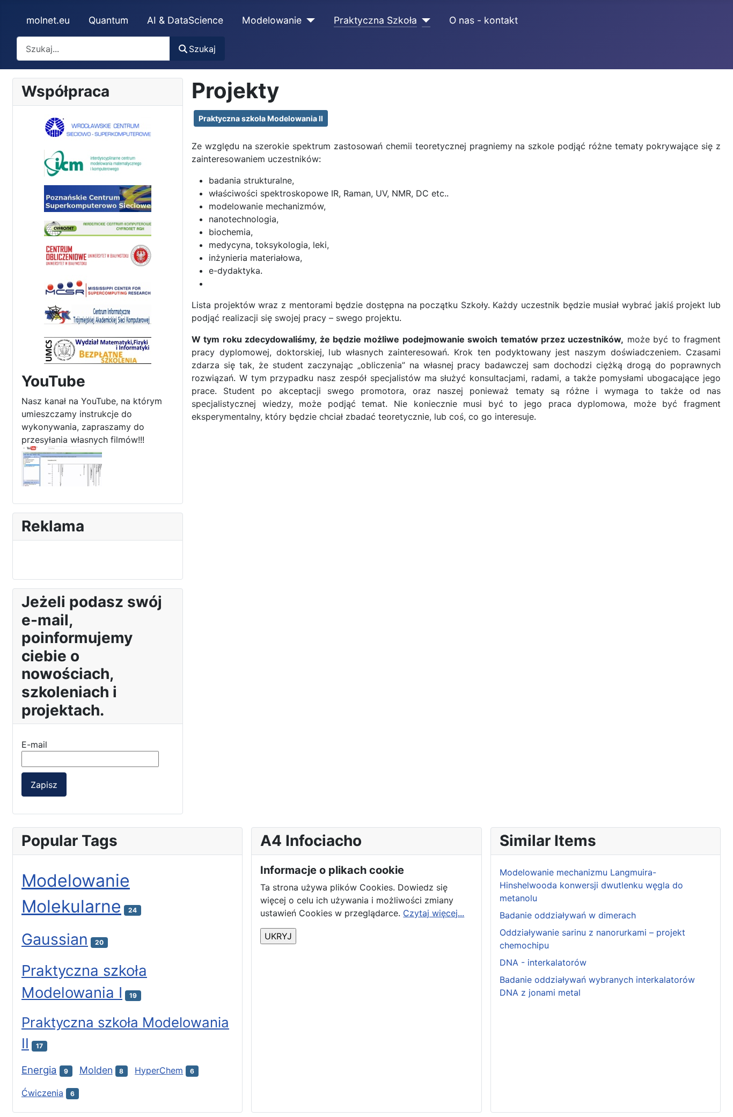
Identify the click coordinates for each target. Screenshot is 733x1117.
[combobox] (93, 48)
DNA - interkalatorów (543, 962)
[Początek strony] (714, 1097)
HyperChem (159, 1070)
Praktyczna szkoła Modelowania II (261, 118)
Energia (39, 1070)
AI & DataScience (185, 20)
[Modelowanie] (308, 20)
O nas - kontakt (483, 20)
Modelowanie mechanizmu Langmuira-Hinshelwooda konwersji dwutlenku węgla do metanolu (591, 885)
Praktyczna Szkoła (375, 20)
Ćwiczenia (42, 1092)
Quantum (108, 20)
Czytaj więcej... (433, 913)
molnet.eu (48, 20)
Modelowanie (272, 20)
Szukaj (202, 48)
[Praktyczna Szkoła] (423, 20)
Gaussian (54, 939)
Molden (96, 1070)
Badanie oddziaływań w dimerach (568, 915)
